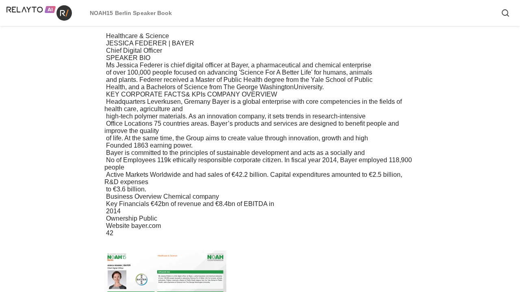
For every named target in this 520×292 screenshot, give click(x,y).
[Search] (505, 13)
